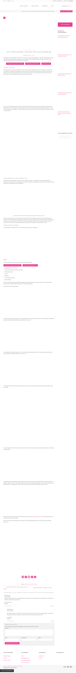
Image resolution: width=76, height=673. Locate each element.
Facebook (40, 516)
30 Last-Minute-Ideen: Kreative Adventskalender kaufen (64, 36)
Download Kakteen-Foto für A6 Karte (37, 215)
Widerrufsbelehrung (25, 658)
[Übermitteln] (71, 6)
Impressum (20, 666)
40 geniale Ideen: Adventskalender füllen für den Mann (64, 74)
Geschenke (32, 584)
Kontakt (5, 666)
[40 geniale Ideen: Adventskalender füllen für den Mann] (65, 84)
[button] (57, 1)
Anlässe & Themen (7, 660)
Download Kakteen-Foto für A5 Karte (21, 215)
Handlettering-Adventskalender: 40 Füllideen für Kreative (65, 55)
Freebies (28, 584)
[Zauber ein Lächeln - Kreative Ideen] (10, 6)
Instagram (34, 516)
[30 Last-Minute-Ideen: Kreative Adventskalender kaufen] (65, 46)
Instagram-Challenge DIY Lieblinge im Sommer (42, 587)
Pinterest (6, 522)
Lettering (35, 584)
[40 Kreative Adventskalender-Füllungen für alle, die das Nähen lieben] (65, 123)
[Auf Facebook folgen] (60, 137)
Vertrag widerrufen (7, 670)
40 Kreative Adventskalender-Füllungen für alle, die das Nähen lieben (64, 113)
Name (6, 637)
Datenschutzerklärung (12, 666)
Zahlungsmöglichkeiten (25, 660)
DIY (25, 584)
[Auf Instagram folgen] (63, 137)
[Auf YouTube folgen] (69, 137)
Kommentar (7, 628)
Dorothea (9, 609)
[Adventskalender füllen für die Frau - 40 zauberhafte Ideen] (65, 103)
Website (39, 637)
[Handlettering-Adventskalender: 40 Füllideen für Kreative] (65, 65)
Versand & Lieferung (25, 662)
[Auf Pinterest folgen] (66, 137)
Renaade (6, 595)
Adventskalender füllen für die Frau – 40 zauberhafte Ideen (65, 93)
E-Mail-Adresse (24, 637)
